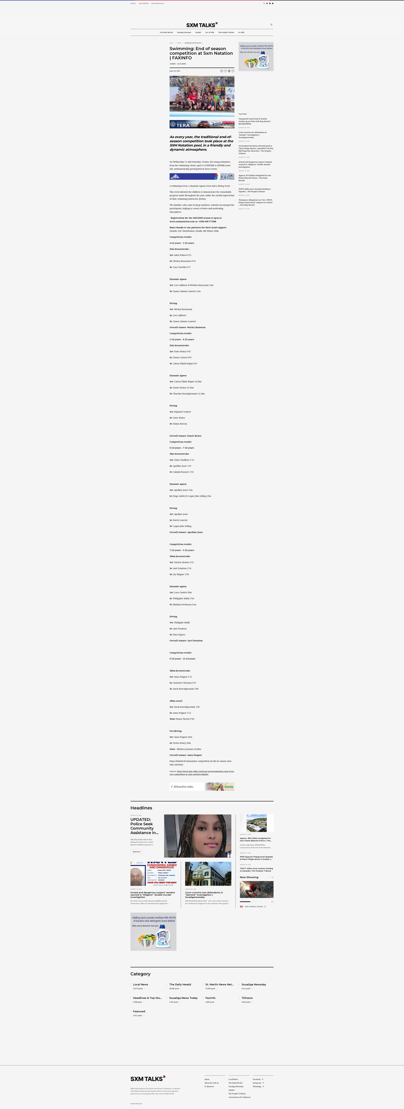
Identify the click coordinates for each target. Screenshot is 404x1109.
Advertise (133, 3)
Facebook (256, 1079)
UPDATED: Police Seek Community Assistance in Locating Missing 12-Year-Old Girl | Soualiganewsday (144, 826)
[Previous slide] (269, 877)
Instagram (257, 1083)
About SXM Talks (143, 3)
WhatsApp (257, 1086)
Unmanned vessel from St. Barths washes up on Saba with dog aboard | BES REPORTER (255, 121)
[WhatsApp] (273, 3)
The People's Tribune (237, 1093)
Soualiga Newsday (184, 32)
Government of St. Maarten (240, 1097)
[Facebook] (267, 3)
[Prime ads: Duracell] (256, 56)
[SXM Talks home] (202, 24)
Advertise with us (212, 1083)
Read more (138, 852)
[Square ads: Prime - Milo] (256, 89)
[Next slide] (272, 877)
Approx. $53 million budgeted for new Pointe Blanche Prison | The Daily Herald (255, 178)
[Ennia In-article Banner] (202, 786)
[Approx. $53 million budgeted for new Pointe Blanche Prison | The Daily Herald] (257, 823)
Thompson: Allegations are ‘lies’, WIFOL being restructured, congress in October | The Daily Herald (256, 202)
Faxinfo (198, 32)
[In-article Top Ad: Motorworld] (202, 124)
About (207, 1079)
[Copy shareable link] (221, 70)
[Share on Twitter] (229, 70)
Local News (181, 64)
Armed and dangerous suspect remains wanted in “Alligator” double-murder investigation (255, 164)
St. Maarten (209, 1086)
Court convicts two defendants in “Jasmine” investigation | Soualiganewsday (253, 135)
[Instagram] (270, 3)
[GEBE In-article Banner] (202, 176)
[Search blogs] (264, 3)
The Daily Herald (166, 32)
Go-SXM (241, 32)
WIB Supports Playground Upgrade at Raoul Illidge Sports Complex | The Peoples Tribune (256, 858)
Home (171, 43)
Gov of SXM (209, 32)
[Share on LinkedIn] (232, 70)
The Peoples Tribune (226, 32)
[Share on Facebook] (225, 70)
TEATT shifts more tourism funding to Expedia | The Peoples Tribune (255, 190)
